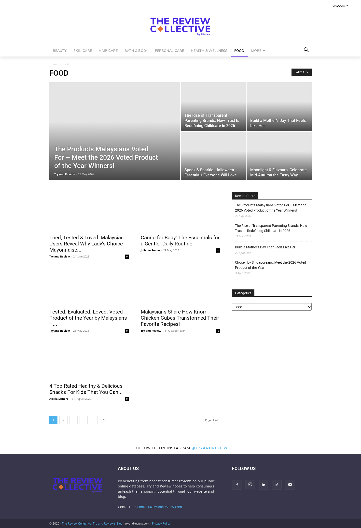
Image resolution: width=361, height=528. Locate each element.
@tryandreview (210, 447)
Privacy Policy (161, 523)
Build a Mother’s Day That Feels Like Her (265, 247)
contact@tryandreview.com (159, 506)
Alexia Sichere (59, 398)
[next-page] (104, 420)
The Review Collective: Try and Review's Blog (92, 523)
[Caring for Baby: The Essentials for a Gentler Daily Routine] (180, 211)
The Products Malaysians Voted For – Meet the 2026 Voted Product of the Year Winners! (270, 207)
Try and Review (64, 174)
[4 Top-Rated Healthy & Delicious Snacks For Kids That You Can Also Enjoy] (89, 360)
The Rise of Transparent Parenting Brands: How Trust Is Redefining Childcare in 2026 (271, 228)
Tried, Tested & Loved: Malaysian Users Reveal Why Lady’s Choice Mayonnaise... (86, 244)
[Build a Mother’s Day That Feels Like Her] (279, 106)
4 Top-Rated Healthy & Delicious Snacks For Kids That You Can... (86, 389)
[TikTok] (277, 485)
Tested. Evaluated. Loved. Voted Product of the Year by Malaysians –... (88, 318)
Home (53, 64)
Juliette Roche (150, 250)
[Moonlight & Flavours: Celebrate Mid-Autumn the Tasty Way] (279, 156)
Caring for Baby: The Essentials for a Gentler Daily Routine (180, 241)
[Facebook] (237, 485)
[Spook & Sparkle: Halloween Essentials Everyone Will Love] (213, 156)
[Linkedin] (263, 485)
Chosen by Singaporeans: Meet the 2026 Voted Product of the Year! (270, 265)
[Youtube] (290, 485)
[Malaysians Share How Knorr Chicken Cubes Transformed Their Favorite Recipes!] (180, 286)
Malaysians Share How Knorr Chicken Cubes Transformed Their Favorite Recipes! (180, 318)
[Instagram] (250, 484)
